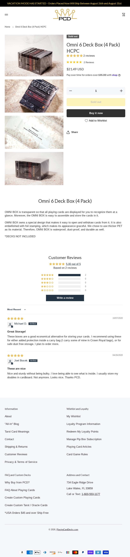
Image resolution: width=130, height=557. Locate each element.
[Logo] (65, 14)
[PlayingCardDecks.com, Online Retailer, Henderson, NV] (63, 539)
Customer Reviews (16, 454)
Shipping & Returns (16, 446)
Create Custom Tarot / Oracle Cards (26, 505)
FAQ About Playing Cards (20, 490)
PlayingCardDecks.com (67, 530)
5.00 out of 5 (73, 264)
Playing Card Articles (79, 446)
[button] (75, 55)
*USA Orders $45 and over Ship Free (27, 512)
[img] (15, 318)
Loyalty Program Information (83, 424)
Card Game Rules (77, 454)
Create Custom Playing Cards (22, 497)
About (8, 416)
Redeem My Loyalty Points (82, 431)
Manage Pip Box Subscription (84, 439)
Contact (9, 439)
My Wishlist (74, 416)
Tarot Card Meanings (17, 431)
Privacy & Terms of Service (21, 462)
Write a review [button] (65, 298)
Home (7, 27)
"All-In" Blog (12, 424)
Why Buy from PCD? (17, 482)
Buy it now (96, 113)
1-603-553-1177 (91, 494)
